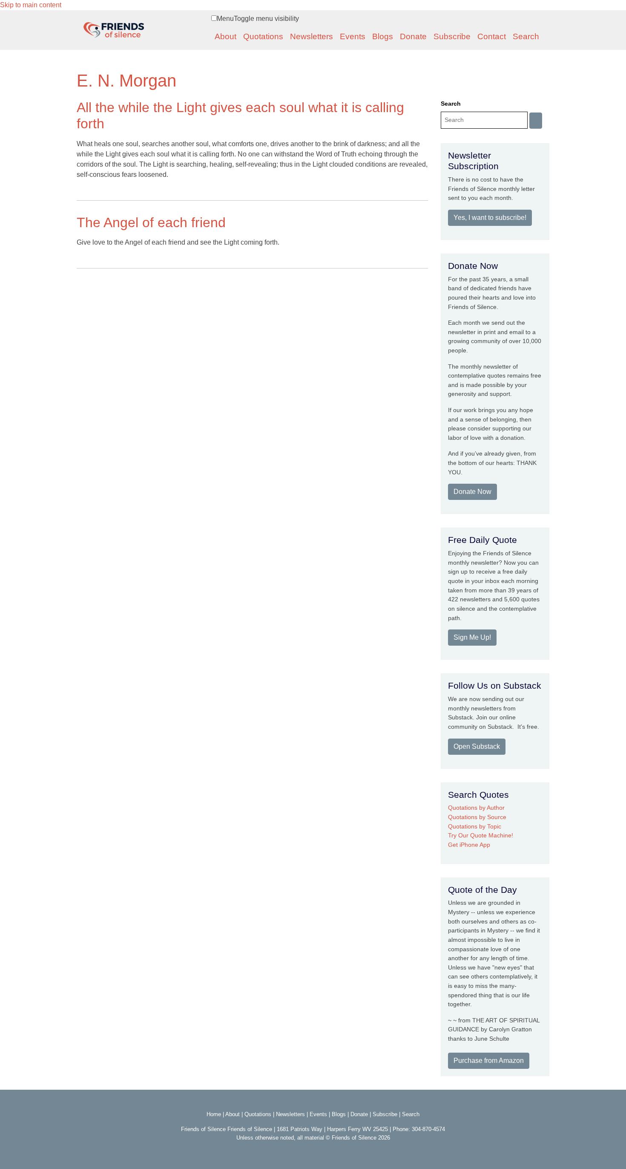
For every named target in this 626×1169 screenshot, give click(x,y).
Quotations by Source (477, 817)
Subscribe (452, 36)
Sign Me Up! (472, 637)
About (225, 36)
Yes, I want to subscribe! (490, 217)
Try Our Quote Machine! (480, 835)
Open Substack (477, 746)
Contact (491, 36)
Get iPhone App (469, 844)
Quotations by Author (476, 807)
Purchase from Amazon (489, 1060)
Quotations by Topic (474, 826)
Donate (413, 36)
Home (214, 1114)
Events (352, 36)
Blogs (382, 36)
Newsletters (311, 36)
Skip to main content (30, 5)
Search (526, 36)
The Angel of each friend (151, 222)
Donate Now (472, 491)
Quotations (263, 36)
